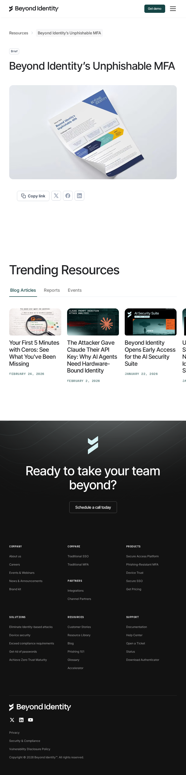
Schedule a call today (93, 507)
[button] (172, 9)
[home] (34, 9)
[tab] (23, 291)
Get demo (154, 8)
